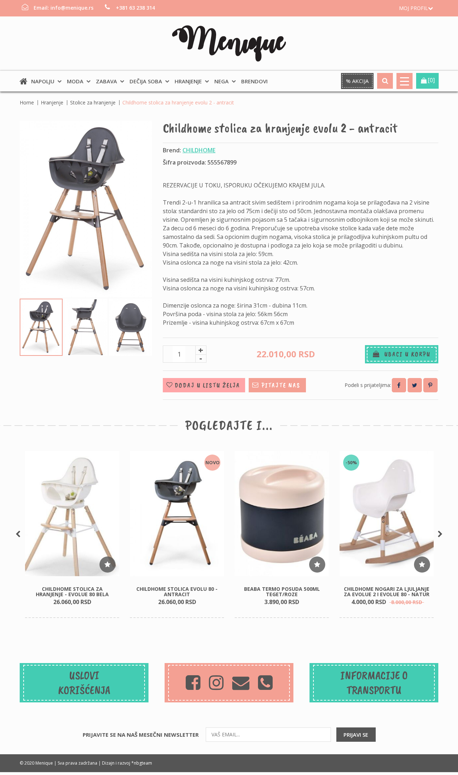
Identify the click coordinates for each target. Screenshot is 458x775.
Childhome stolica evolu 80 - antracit (177, 591)
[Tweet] (415, 385)
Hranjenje (188, 81)
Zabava (106, 81)
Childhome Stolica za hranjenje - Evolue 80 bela (72, 591)
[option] (72, 535)
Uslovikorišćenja (84, 682)
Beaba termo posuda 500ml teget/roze (282, 591)
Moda (75, 81)
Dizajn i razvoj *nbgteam (127, 763)
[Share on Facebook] (399, 385)
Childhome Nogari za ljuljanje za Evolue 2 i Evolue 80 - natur (386, 591)
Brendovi (254, 81)
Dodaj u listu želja (207, 385)
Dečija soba (146, 81)
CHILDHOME (198, 150)
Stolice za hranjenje (93, 102)
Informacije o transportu (374, 682)
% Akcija (357, 80)
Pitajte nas (281, 385)
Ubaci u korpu (405, 354)
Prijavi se (356, 734)
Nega (221, 81)
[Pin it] (430, 385)
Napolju (42, 81)
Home (27, 102)
